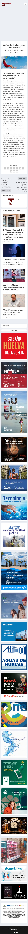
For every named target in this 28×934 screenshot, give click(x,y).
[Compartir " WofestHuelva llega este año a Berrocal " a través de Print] (17, 171)
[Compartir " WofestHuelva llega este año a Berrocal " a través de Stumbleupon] (11, 171)
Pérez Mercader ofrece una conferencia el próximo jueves (13, 312)
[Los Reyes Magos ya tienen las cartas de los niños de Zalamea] (14, 275)
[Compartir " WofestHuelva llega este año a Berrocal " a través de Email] (14, 171)
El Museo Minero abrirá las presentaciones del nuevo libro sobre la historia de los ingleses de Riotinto (13, 235)
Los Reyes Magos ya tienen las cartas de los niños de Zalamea (13, 287)
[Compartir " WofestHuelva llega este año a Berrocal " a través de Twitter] (8, 168)
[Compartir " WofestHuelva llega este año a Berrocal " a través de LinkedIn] (20, 168)
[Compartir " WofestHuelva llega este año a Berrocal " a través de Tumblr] (14, 168)
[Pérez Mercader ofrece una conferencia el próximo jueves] (14, 300)
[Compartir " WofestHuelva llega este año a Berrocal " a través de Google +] (11, 168)
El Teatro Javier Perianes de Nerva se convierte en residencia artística (14, 262)
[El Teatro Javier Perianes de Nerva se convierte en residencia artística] (14, 250)
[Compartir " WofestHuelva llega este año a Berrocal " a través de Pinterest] (17, 168)
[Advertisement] (14, 23)
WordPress (14, 929)
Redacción (16, 50)
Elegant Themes (13, 928)
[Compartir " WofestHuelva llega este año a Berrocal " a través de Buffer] (23, 168)
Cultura (16, 52)
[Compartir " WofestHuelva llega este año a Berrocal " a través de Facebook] (5, 168)
